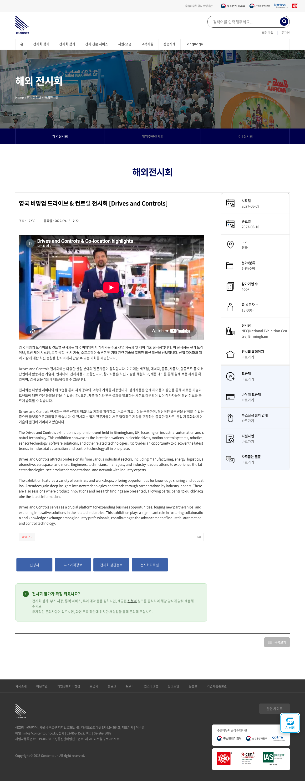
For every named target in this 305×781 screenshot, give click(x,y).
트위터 (130, 686)
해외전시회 (60, 136)
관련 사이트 (274, 708)
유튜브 (193, 686)
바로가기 (248, 357)
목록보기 (280, 642)
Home (19, 97)
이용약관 (42, 686)
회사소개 (21, 686)
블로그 (112, 686)
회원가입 (267, 32)
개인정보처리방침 (68, 686)
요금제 (94, 686)
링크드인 (173, 686)
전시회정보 (34, 97)
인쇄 (198, 537)
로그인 (285, 32)
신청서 (132, 600)
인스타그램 (151, 686)
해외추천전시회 (152, 136)
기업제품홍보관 (217, 686)
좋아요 (26, 537)
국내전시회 (245, 136)
